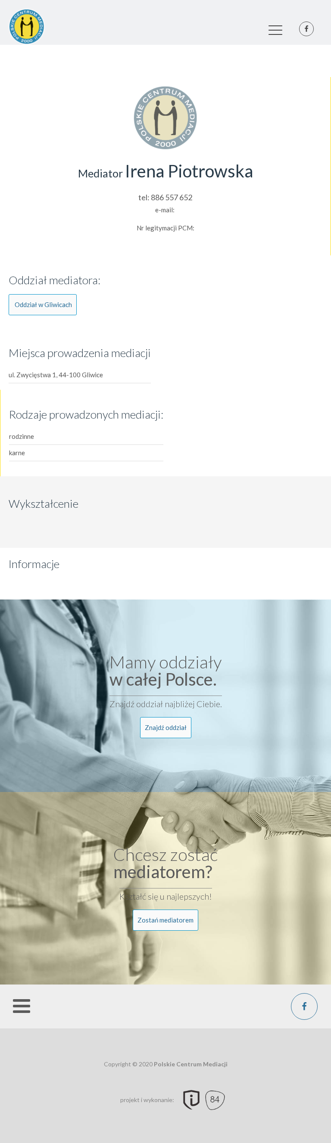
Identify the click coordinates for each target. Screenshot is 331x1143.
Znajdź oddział (166, 727)
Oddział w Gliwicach (43, 304)
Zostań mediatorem (165, 920)
